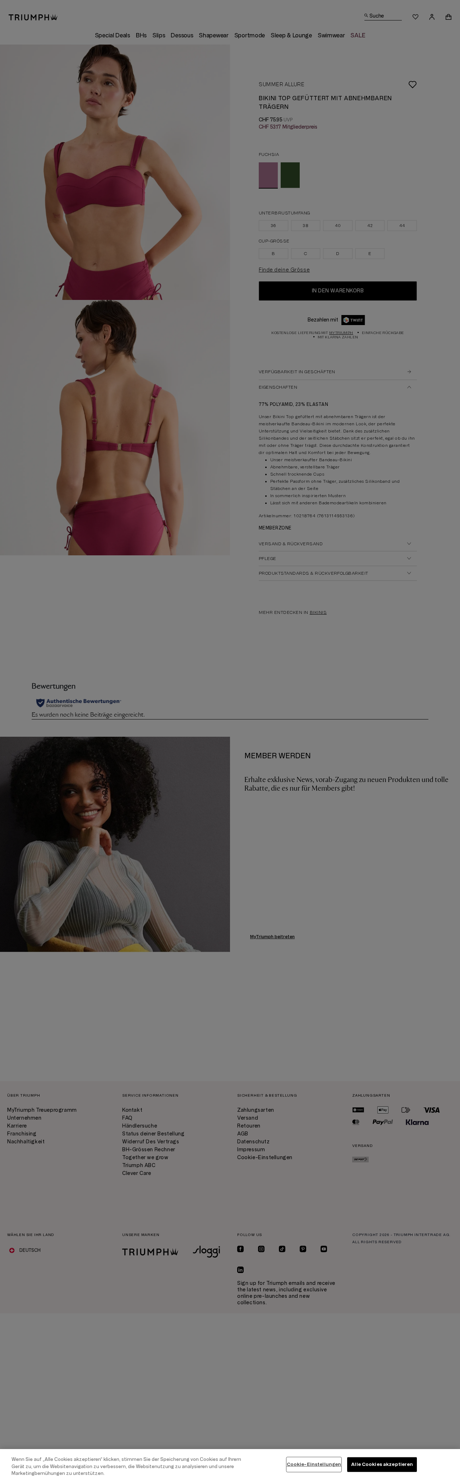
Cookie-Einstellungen (314, 1464)
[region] (230, 1465)
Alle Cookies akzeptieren (382, 1464)
